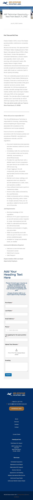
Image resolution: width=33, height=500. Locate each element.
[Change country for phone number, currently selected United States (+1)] (7, 330)
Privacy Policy (21, 494)
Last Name (9, 310)
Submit (8, 375)
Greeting (7, 360)
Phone (7, 327)
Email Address (10, 318)
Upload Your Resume (12, 344)
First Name (9, 302)
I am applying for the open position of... (15, 335)
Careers (20, 23)
